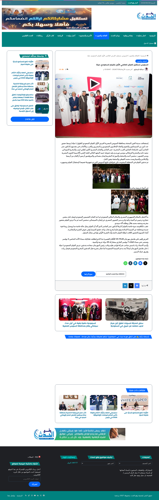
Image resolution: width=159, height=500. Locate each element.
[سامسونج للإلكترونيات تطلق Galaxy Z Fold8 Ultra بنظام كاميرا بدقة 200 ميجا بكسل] (42, 98)
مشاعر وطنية (128, 36)
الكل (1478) (29, 119)
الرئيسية (152, 36)
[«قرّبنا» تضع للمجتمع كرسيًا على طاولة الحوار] (134, 402)
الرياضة (60, 36)
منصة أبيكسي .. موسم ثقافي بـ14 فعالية (111, 3)
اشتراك (34, 484)
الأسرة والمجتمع (86, 36)
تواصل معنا (11, 496)
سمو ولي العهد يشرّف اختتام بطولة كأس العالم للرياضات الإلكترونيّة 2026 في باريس (103, 415)
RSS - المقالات (33, 457)
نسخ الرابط (88, 274)
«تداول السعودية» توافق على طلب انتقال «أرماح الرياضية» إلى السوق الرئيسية (22, 108)
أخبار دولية (71, 36)
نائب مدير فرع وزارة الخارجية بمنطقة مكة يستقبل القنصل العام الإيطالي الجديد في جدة (73, 415)
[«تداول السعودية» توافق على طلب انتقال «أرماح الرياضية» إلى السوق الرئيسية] (42, 109)
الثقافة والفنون (102, 36)
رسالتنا (40, 36)
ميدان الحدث (115, 36)
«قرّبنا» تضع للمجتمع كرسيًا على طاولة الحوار (136, 414)
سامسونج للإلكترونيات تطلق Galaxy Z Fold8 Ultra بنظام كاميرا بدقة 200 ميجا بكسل (22, 97)
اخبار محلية (142, 36)
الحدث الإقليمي (27, 36)
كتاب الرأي (50, 36)
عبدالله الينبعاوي (139, 69)
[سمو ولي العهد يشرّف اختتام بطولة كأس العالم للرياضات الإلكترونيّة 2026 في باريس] (103, 402)
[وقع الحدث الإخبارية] (146, 16)
